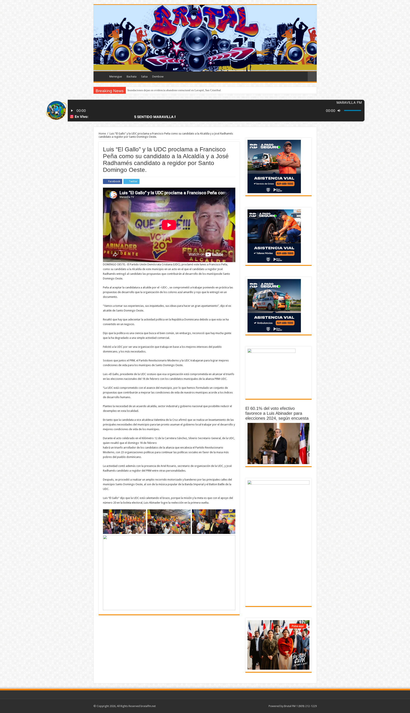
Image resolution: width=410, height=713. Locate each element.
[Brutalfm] (205, 38)
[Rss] (263, 706)
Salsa (144, 76)
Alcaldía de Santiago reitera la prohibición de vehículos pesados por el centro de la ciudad (179, 90)
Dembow (158, 76)
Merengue (115, 76)
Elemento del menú (101, 76)
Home (102, 133)
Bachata (131, 76)
